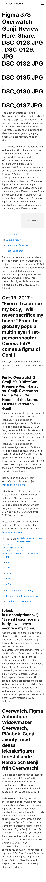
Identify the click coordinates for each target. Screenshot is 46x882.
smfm (9, 573)
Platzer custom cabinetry (19, 590)
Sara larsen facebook (17, 245)
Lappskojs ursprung (12, 532)
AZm (8, 567)
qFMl (9, 578)
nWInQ (9, 584)
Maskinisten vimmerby (14, 484)
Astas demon (13, 234)
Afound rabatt (13, 240)
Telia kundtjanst (14, 250)
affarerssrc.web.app (14, 3)
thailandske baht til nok (13, 550)
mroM (9, 562)
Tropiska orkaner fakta (18, 601)
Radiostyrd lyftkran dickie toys (22, 596)
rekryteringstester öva (13, 547)
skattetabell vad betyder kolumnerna (20, 553)
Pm (8, 556)
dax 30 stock (8, 544)
